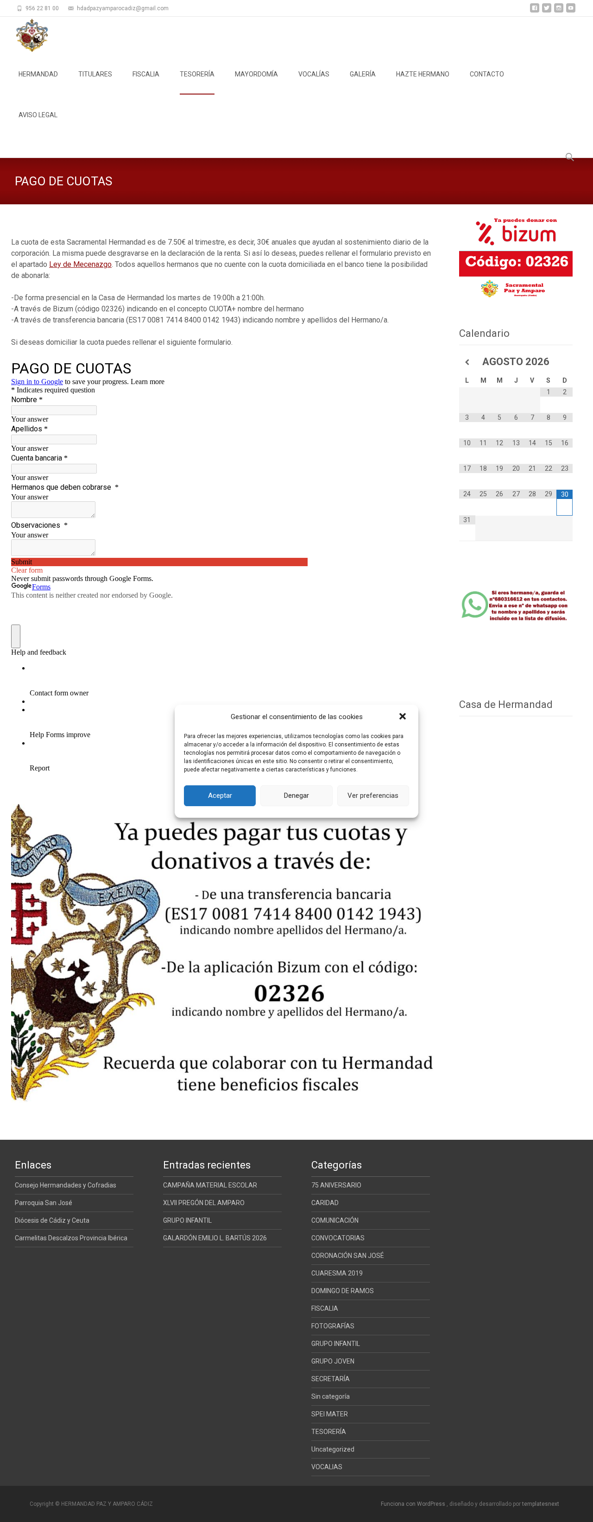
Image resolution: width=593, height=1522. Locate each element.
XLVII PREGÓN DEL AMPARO (204, 1202)
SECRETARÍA (330, 1379)
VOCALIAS (326, 1467)
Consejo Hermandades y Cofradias (65, 1185)
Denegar (296, 795)
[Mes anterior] (467, 362)
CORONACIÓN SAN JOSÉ (347, 1255)
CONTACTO (487, 74)
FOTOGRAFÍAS (332, 1326)
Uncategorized (332, 1449)
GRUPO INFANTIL (187, 1220)
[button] (403, 717)
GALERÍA (363, 74)
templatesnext (540, 1504)
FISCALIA (145, 74)
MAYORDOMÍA (256, 74)
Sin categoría (330, 1396)
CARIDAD (325, 1202)
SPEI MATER (329, 1414)
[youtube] (570, 11)
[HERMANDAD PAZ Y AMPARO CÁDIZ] (24, 35)
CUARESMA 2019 (337, 1273)
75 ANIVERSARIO (336, 1185)
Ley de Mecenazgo (80, 264)
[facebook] (534, 11)
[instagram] (558, 11)
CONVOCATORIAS (338, 1238)
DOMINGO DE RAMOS (342, 1291)
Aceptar (220, 795)
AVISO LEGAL (38, 115)
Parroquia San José (43, 1202)
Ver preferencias (372, 795)
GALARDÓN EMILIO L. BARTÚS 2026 (215, 1238)
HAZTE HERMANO (422, 74)
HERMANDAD (38, 74)
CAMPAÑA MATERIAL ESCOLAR (210, 1185)
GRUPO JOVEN (332, 1361)
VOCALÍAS (313, 74)
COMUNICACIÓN (335, 1220)
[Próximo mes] (564, 362)
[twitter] (546, 11)
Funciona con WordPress (414, 1504)
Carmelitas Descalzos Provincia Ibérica (71, 1238)
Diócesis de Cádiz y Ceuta (52, 1220)
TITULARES (95, 74)
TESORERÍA (197, 74)
